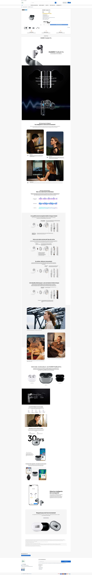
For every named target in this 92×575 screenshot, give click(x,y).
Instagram (24, 570)
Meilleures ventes (41, 568)
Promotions (40, 566)
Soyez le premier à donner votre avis (26, 555)
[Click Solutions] (22, 2)
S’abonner (66, 561)
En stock (43, 12)
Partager (69, 27)
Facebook (22, 570)
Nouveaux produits (41, 567)
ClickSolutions (30, 573)
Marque (43, 11)
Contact (22, 0)
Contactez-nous (40, 569)
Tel (23, 0)
